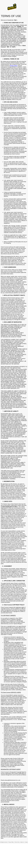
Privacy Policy (13, 65)
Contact (26, 842)
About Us (22, 842)
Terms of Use (17, 842)
